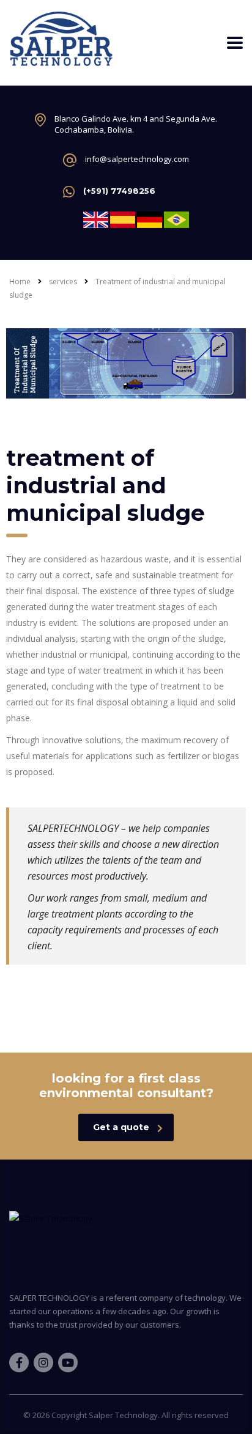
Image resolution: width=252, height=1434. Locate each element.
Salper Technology (123, 1415)
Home (20, 281)
